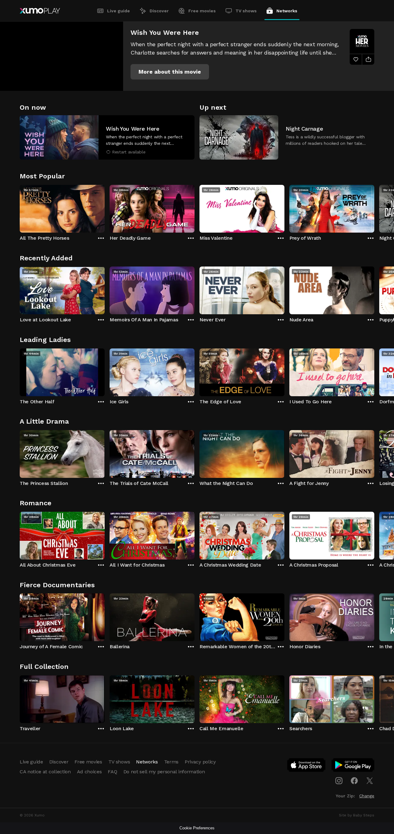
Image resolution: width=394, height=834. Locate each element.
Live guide (118, 10)
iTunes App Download (306, 766)
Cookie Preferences (197, 828)
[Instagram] (339, 780)
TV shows (246, 10)
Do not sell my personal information (164, 772)
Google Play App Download (353, 766)
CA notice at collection (45, 772)
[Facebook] (354, 780)
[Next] (374, 207)
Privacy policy (200, 762)
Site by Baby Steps (356, 815)
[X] (369, 780)
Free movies (202, 10)
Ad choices (89, 772)
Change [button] (366, 795)
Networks (286, 10)
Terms (171, 762)
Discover (159, 10)
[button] (170, 71)
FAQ (112, 772)
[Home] (40, 11)
